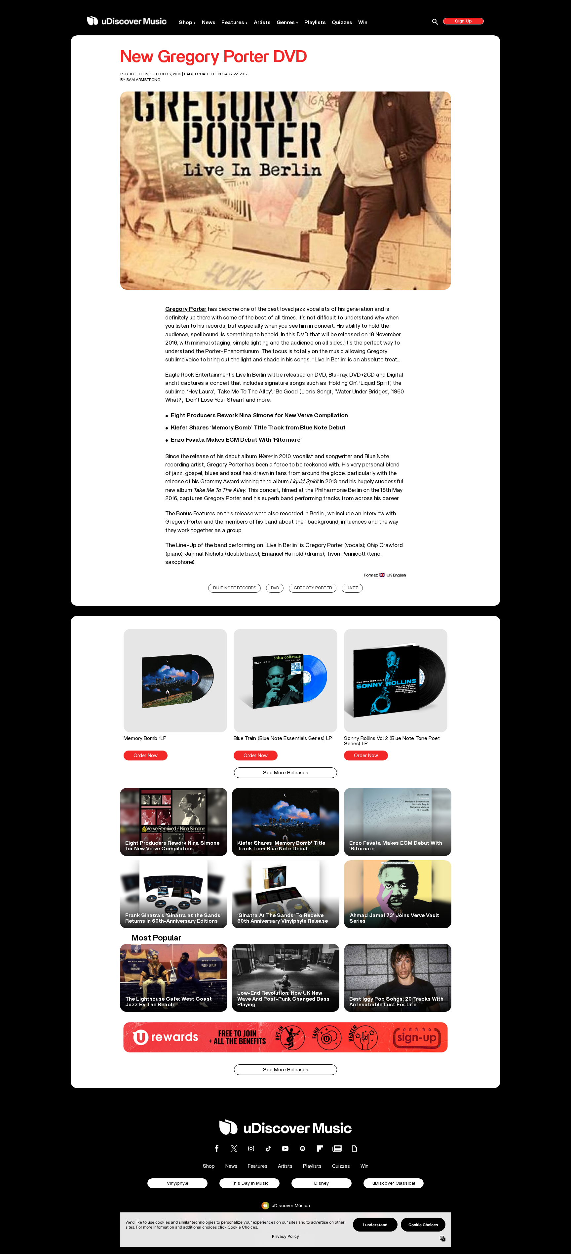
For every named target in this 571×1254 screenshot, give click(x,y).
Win (362, 22)
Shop (185, 22)
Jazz (352, 588)
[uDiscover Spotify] (302, 1148)
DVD (275, 588)
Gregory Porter (186, 309)
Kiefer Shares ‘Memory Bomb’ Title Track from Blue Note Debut (258, 428)
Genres (286, 22)
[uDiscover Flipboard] (319, 1148)
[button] (175, 694)
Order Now (145, 755)
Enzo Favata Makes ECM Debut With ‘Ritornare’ (236, 440)
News (208, 22)
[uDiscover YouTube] (285, 1148)
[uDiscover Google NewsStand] (337, 1148)
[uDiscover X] (234, 1148)
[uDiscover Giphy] (354, 1148)
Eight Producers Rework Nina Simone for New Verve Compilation (259, 416)
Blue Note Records (234, 588)
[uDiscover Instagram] (251, 1148)
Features (232, 22)
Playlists (315, 22)
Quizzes (342, 22)
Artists (262, 22)
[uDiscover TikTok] (268, 1148)
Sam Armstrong (143, 80)
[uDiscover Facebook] (216, 1148)
